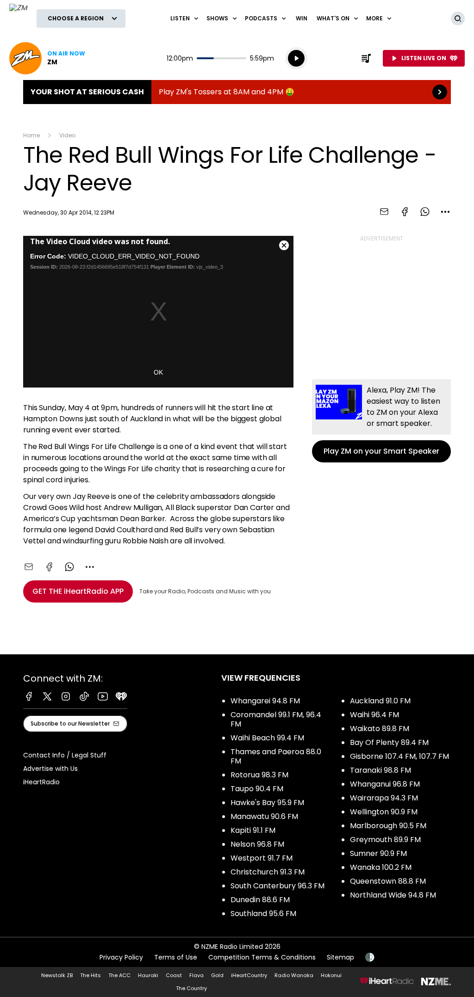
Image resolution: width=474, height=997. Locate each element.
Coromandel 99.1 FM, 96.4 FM (276, 719)
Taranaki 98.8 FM (380, 770)
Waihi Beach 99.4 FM (267, 737)
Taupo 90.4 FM (257, 788)
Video (67, 135)
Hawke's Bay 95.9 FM (267, 802)
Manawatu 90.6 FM (264, 816)
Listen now (47, 58)
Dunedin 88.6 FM (260, 899)
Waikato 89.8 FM (379, 728)
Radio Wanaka (293, 975)
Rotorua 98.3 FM (259, 774)
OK (158, 372)
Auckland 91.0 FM (380, 700)
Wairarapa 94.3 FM (384, 798)
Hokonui (331, 975)
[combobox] (445, 211)
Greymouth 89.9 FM (385, 839)
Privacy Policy (121, 957)
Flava (196, 975)
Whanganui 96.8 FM (385, 784)
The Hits (90, 975)
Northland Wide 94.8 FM (393, 895)
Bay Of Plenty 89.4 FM (389, 742)
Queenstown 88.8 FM (388, 881)
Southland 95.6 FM (263, 913)
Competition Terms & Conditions (262, 957)
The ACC (119, 975)
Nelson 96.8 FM (257, 844)
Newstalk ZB (57, 975)
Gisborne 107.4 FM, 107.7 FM (399, 756)
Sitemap (340, 957)
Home (31, 135)
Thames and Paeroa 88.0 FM (276, 756)
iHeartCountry (249, 975)
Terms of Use (175, 957)
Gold (217, 975)
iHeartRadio (41, 782)
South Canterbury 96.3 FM (277, 885)
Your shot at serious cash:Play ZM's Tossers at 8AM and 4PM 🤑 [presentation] (237, 92)
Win (301, 18)
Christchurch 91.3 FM (268, 872)
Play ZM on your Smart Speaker (381, 420)
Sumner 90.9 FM (378, 853)
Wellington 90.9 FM (384, 811)
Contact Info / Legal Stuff (64, 755)
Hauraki (148, 975)
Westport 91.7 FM (262, 858)
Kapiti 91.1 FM (253, 830)
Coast (174, 975)
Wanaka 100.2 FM (381, 867)
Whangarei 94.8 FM (265, 700)
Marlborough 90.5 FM (388, 825)
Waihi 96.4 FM (374, 714)
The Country (191, 988)
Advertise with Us (50, 768)
